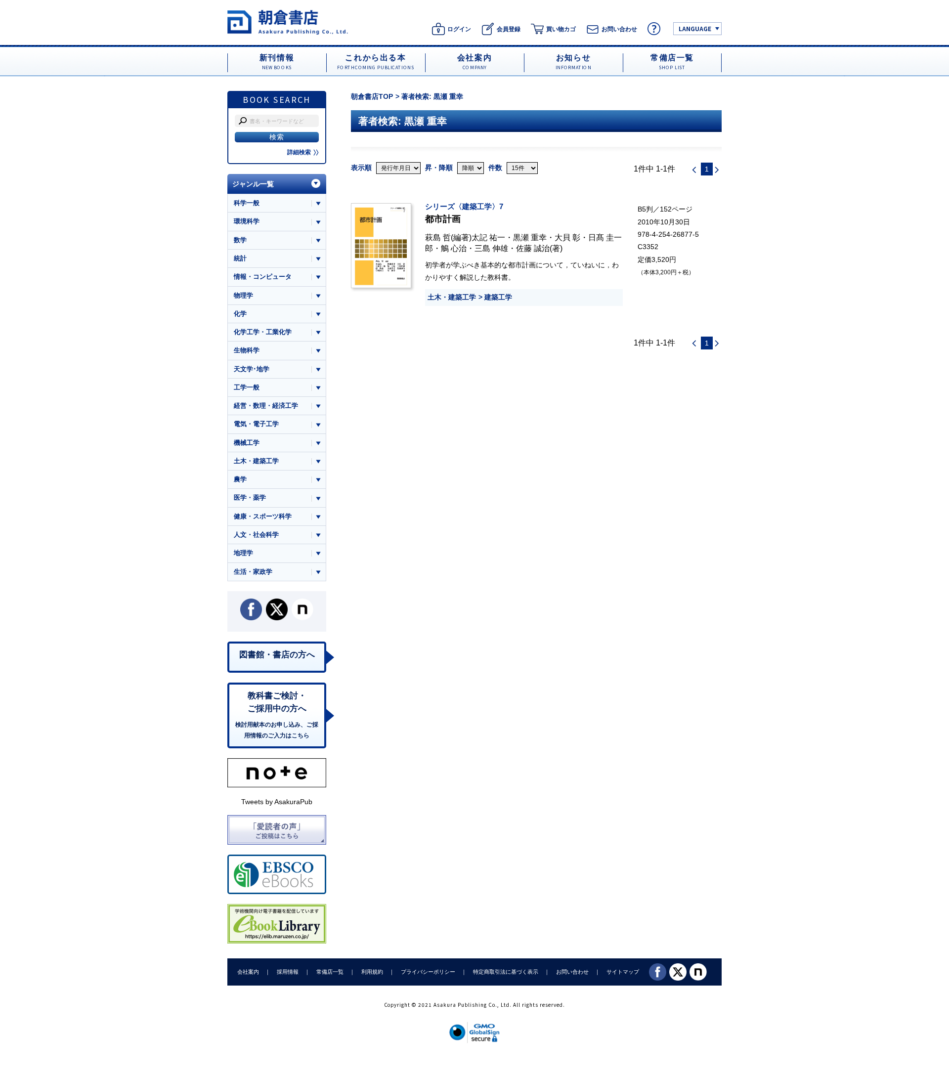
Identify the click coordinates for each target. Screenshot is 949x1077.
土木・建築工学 (452, 297)
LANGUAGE (695, 28)
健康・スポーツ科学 (263, 516)
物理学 (243, 295)
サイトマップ (622, 972)
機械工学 (246, 442)
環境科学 (246, 221)
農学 (240, 479)
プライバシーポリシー (428, 972)
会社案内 (248, 972)
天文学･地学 (251, 369)
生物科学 (246, 350)
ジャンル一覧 (253, 184)
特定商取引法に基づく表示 (505, 972)
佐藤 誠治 (533, 248)
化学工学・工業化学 (263, 332)
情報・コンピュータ (263, 276)
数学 (240, 240)
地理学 (243, 553)
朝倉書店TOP (372, 96)
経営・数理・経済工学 (266, 405)
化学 (240, 313)
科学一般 (246, 203)
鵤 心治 (454, 248)
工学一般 (246, 387)
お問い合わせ (572, 972)
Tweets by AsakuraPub (276, 802)
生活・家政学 (253, 571)
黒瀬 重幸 (530, 237)
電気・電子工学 (256, 424)
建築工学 (498, 297)
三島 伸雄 (491, 248)
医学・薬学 (250, 497)
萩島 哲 (438, 237)
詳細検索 (299, 152)
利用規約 (372, 972)
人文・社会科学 (256, 534)
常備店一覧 (330, 972)
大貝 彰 (567, 237)
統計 (240, 258)
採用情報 (288, 972)
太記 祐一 (488, 237)
